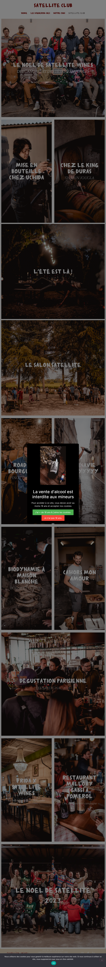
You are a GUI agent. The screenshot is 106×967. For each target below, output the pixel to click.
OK (53, 963)
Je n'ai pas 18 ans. (53, 518)
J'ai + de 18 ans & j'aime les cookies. (53, 512)
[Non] (102, 960)
